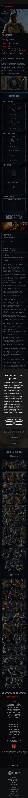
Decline (9, 423)
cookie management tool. (15, 393)
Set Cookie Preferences (14, 419)
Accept (19, 423)
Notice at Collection (9, 390)
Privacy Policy (17, 388)
